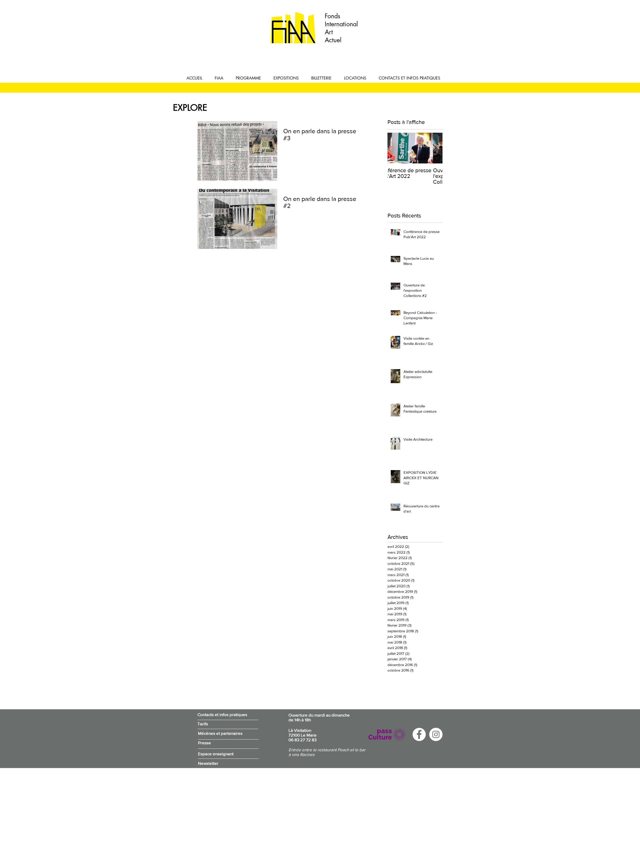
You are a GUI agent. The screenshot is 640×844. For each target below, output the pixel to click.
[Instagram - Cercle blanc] (435, 734)
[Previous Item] (395, 148)
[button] (219, 78)
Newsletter (208, 763)
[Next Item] (434, 148)
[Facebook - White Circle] (419, 734)
